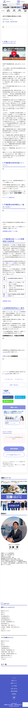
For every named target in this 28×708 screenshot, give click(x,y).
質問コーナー (20, 10)
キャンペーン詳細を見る (8, 197)
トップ (2, 10)
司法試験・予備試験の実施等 (11, 21)
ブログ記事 (25, 10)
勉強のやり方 (5, 610)
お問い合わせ (8, 10)
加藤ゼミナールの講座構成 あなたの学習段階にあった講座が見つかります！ (13, 412)
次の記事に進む (9, 379)
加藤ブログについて (6, 657)
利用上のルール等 (5, 630)
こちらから (5, 352)
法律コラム (14, 10)
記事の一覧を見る (14, 385)
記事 (3, 21)
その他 (3, 628)
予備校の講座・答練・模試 (8, 625)
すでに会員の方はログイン (14, 454)
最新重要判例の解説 (6, 655)
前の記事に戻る (19, 379)
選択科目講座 (5, 623)
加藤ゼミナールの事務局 (11, 263)
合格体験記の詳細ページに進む (10, 231)
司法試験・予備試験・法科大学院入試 (10, 627)
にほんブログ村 (6, 393)
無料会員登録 (14, 448)
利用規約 (14, 694)
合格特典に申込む (6, 301)
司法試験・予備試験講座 (8, 621)
